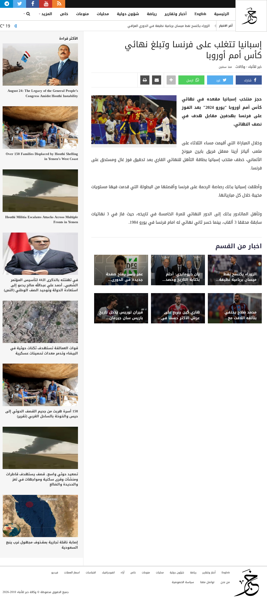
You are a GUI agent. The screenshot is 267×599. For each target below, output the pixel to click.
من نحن (225, 582)
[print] (145, 80)
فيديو (54, 572)
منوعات (82, 13)
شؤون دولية (128, 13)
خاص (64, 13)
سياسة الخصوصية (183, 582)
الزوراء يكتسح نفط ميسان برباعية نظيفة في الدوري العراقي (169, 26)
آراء (122, 572)
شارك (248, 80)
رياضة (152, 13)
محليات (103, 13)
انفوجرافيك (108, 572)
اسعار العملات (72, 572)
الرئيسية (221, 13)
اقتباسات (91, 572)
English (200, 13)
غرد (218, 80)
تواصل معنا (207, 582)
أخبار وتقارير (176, 13)
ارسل (190, 80)
